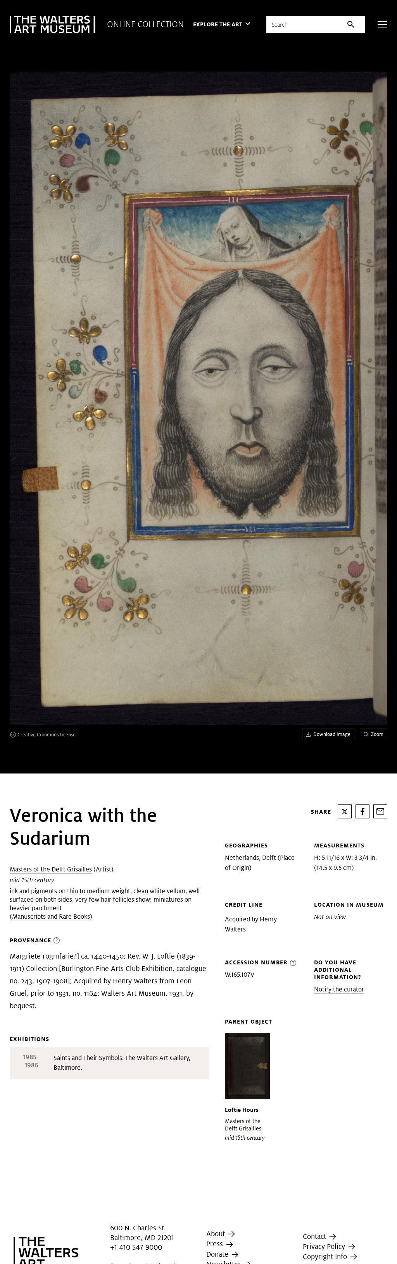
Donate (218, 1254)
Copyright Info (326, 1256)
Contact (315, 1236)
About (216, 1233)
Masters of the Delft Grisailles (51, 869)
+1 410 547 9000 (136, 1247)
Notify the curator (339, 989)
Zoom (377, 734)
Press (215, 1243)
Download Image (331, 734)
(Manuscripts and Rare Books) (51, 916)
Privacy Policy (325, 1246)
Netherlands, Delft (250, 858)
